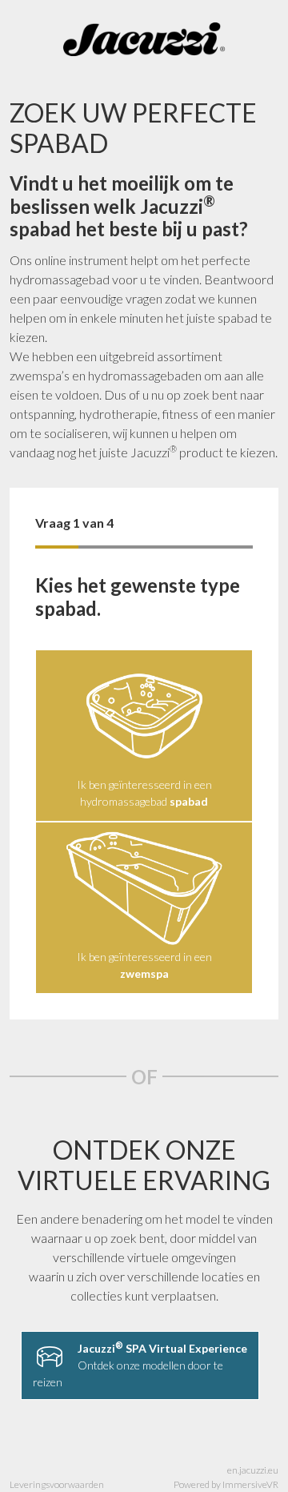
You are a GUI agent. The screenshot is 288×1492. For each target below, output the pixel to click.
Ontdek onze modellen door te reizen (140, 1365)
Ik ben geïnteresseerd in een (144, 965)
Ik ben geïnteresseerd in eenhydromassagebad (144, 793)
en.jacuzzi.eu (252, 1470)
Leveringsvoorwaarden (57, 1484)
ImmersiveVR (250, 1484)
